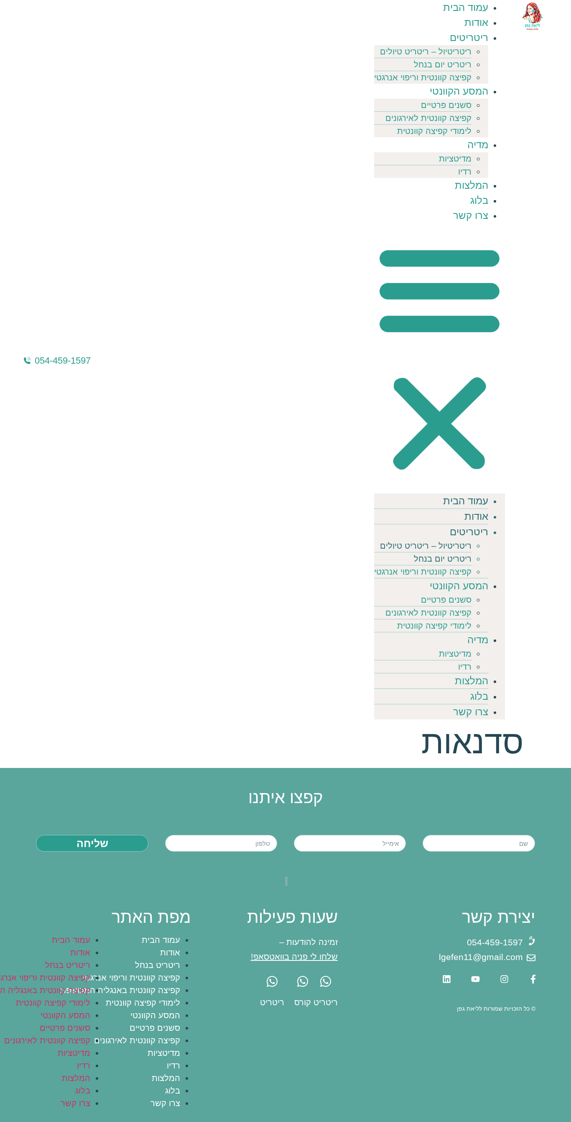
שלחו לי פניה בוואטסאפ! (294, 956)
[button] (439, 358)
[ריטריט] (325, 981)
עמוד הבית (465, 7)
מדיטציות (455, 158)
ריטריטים (469, 37)
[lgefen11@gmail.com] (531, 957)
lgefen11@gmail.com (481, 957)
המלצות (471, 185)
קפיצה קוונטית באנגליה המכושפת (120, 990)
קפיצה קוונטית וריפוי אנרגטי (423, 77)
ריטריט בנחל (157, 965)
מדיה (477, 144)
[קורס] (302, 981)
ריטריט (326, 1002)
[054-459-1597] (27, 360)
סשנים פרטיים (446, 105)
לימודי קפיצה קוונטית (434, 131)
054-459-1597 (63, 360)
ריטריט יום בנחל (443, 64)
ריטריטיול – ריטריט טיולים (426, 51)
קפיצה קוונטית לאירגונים (428, 118)
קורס (302, 1002)
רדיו (465, 171)
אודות (476, 22)
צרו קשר (470, 215)
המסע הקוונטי (459, 91)
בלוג (479, 200)
